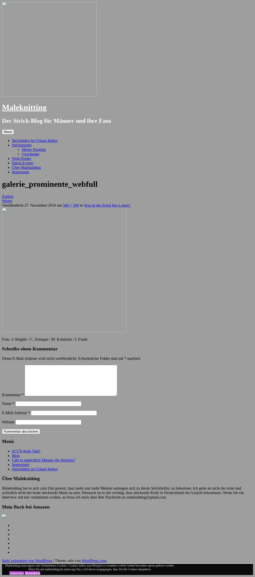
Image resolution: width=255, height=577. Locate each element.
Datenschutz (16, 573)
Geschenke (30, 154)
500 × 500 (71, 205)
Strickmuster (22, 145)
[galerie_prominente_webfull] (64, 331)
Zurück (7, 196)
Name (8, 403)
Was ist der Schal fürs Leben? (107, 205)
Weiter (7, 201)
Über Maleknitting (26, 167)
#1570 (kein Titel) (26, 451)
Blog (16, 455)
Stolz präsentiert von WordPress (27, 561)
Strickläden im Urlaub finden (35, 140)
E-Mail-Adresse (16, 413)
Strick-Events (22, 163)
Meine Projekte (34, 149)
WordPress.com (94, 561)
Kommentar (13, 395)
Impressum (20, 172)
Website (8, 422)
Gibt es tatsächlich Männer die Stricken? (43, 460)
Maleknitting (24, 107)
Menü (8, 132)
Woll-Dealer (21, 158)
